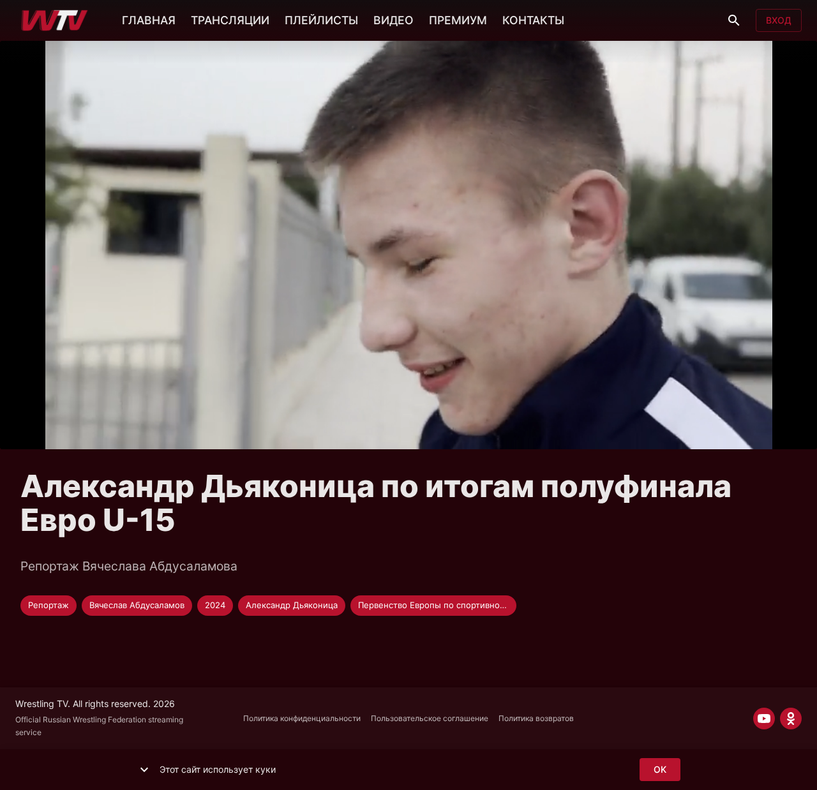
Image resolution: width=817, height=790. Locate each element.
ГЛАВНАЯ (149, 20)
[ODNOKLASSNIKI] (791, 718)
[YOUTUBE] (764, 718)
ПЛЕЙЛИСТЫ (321, 20)
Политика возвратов (536, 718)
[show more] (144, 769)
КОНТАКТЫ (533, 20)
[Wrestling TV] (54, 20)
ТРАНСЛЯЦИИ (230, 20)
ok (660, 769)
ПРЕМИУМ (458, 20)
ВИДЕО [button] (393, 20)
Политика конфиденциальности (302, 718)
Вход (778, 20)
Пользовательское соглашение (429, 718)
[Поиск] (734, 20)
